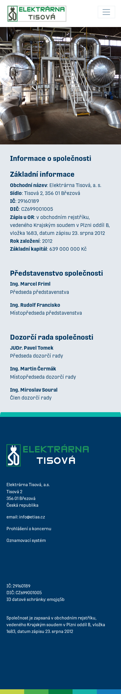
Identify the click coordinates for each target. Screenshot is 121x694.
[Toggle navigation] (106, 12)
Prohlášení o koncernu (28, 528)
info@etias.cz (32, 517)
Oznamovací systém (26, 540)
